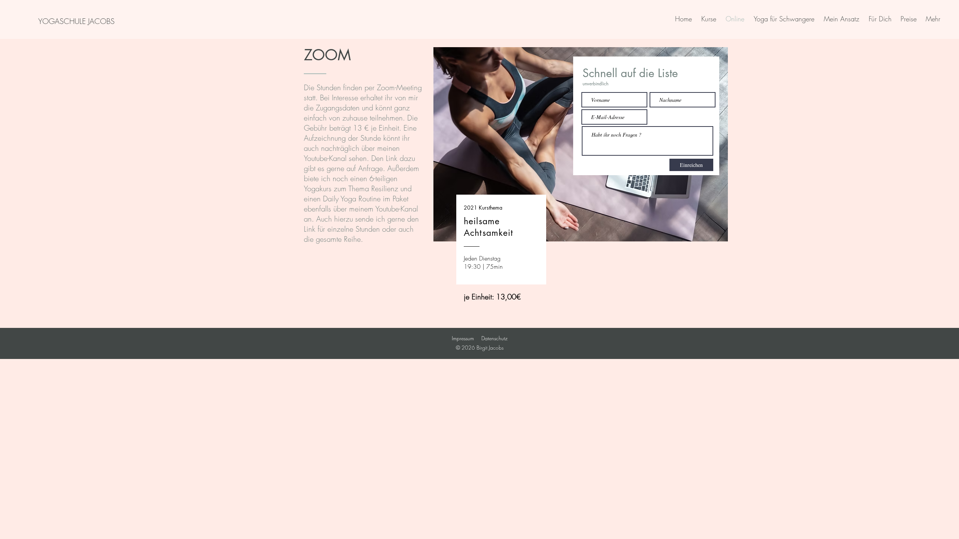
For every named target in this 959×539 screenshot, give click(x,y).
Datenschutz (494, 338)
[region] (580, 168)
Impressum (463, 338)
